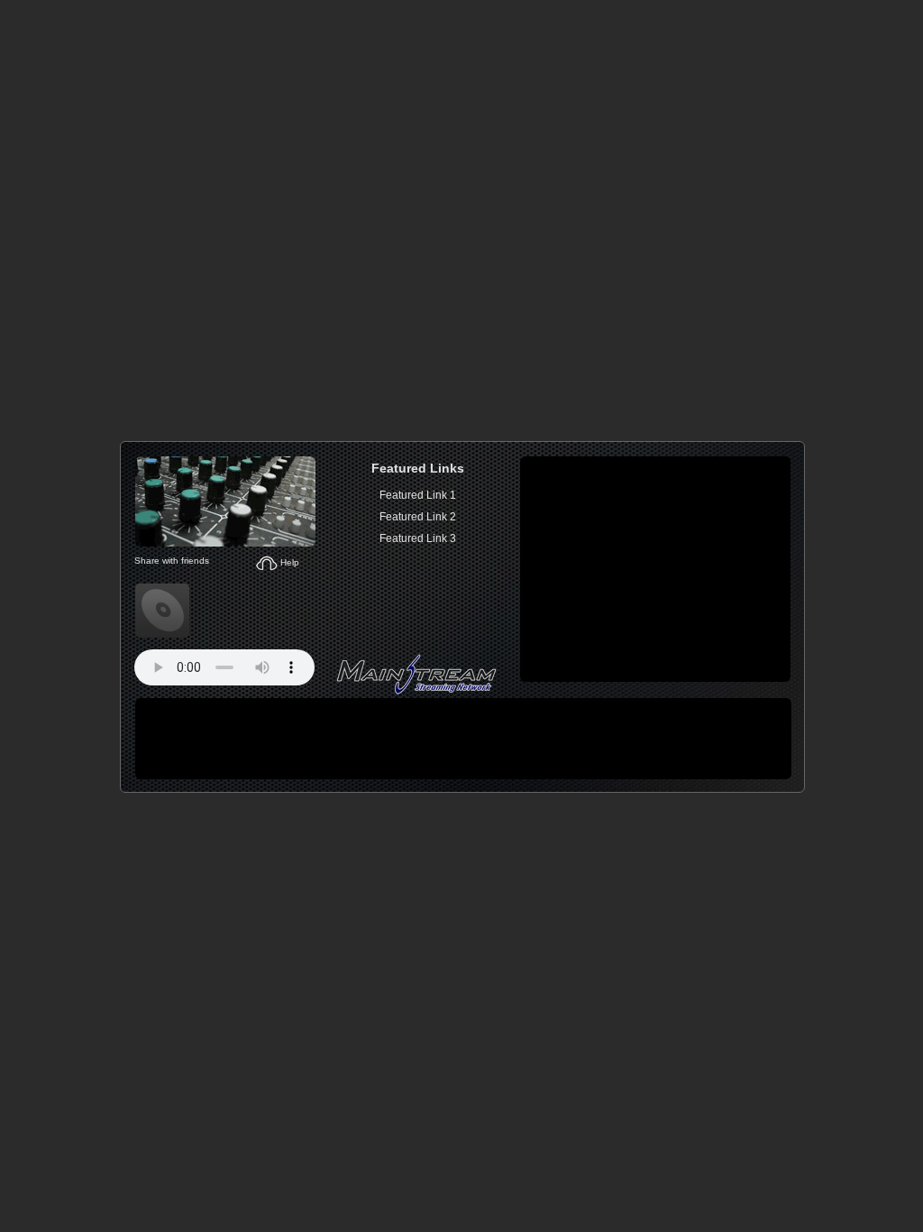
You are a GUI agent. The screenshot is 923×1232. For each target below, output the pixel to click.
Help (288, 562)
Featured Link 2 (417, 516)
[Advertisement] (655, 569)
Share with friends (170, 560)
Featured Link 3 (417, 538)
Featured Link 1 (417, 495)
